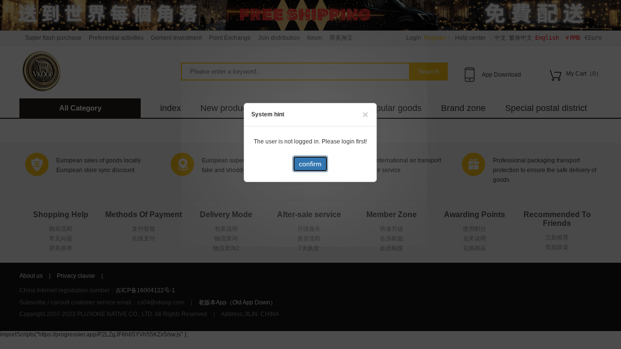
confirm (310, 164)
